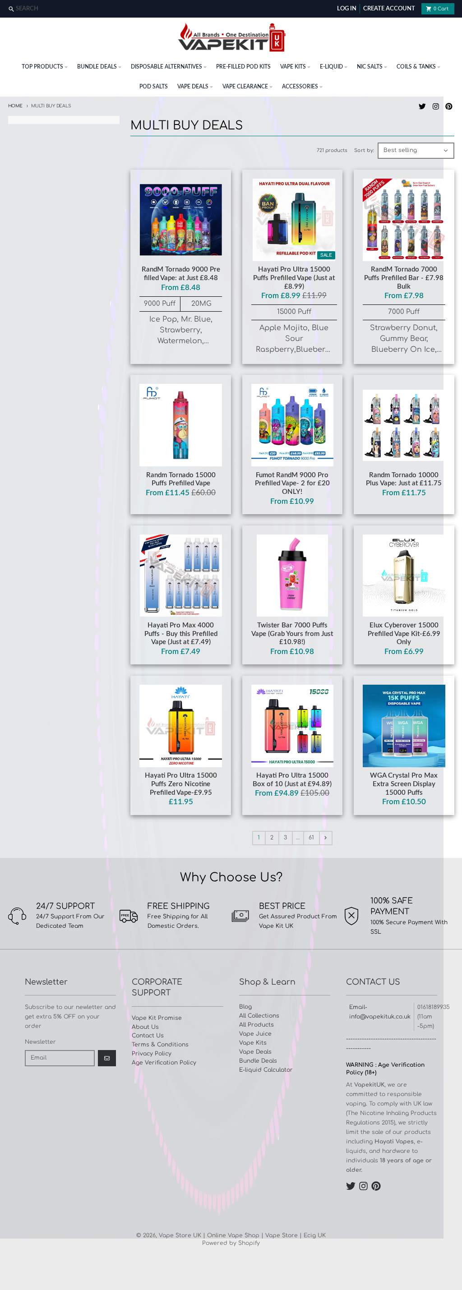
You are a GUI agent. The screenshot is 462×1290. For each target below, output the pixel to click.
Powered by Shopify (231, 1243)
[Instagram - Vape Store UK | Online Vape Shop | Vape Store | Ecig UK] (435, 106)
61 (311, 837)
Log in (346, 9)
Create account (389, 9)
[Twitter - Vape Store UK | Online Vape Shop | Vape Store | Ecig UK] (422, 106)
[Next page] (326, 838)
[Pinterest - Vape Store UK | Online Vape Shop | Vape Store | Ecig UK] (449, 106)
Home (15, 106)
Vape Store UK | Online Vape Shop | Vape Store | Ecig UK (242, 1235)
